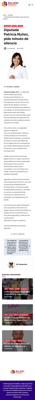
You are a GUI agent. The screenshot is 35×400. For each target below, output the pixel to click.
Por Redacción (11, 48)
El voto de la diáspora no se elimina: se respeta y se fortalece (16, 346)
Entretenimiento (24, 314)
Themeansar (17, 397)
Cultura (11, 288)
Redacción (23, 264)
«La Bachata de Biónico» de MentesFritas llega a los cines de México (17, 320)
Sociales (20, 26)
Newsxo (24, 395)
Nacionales (7, 26)
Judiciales (7, 340)
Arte (6, 288)
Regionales (24, 288)
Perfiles (14, 26)
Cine (10, 314)
